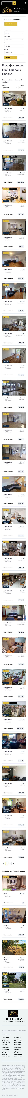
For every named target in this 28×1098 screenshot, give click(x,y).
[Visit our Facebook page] (7, 1019)
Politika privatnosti (8, 1021)
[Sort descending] (22, 87)
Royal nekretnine (5, 1040)
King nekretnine (5, 1051)
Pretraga (8, 57)
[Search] (14, 3)
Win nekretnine (17, 1045)
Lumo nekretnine (18, 1056)
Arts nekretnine (5, 1052)
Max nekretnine (17, 1049)
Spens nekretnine (6, 1045)
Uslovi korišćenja (20, 1021)
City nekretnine (17, 1037)
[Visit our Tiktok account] (21, 1019)
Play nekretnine (5, 1049)
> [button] (13, 863)
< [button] (3, 863)
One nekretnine (17, 1052)
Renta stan (4, 1054)
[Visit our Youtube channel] (12, 1019)
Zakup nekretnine (18, 1054)
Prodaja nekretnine (6, 1056)
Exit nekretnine (17, 1047)
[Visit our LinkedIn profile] (18, 1019)
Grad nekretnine (5, 1037)
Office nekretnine (6, 1042)
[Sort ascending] (20, 87)
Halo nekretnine (17, 1042)
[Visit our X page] (15, 1019)
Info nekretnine (17, 1039)
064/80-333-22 (17, 11)
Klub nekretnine (5, 1044)
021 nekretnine (5, 1039)
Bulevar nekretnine (18, 1040)
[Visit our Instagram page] (10, 1019)
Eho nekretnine (17, 1044)
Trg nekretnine (17, 1051)
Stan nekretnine (5, 1047)
